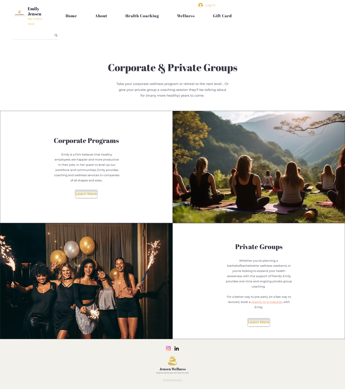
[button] (186, 15)
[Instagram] (168, 348)
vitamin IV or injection (267, 302)
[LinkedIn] (177, 348)
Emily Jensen (34, 11)
